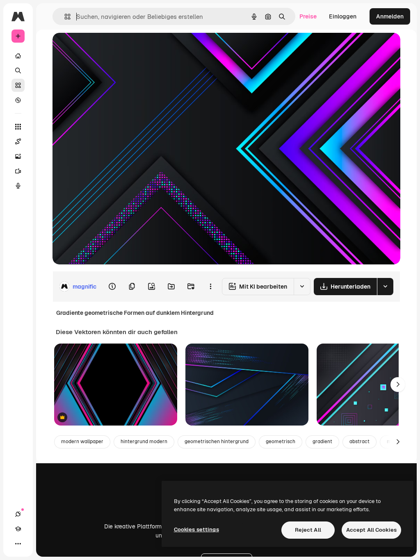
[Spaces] (18, 141)
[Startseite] (18, 55)
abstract (359, 441)
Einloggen (342, 16)
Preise (308, 16)
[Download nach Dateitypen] (385, 286)
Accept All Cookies (371, 529)
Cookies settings (196, 529)
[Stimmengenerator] (18, 185)
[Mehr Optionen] (210, 286)
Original (105, 48)
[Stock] (18, 85)
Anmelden (390, 16)
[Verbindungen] (18, 514)
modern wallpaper (82, 441)
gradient (322, 441)
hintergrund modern (144, 441)
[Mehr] (18, 543)
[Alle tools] (18, 126)
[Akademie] (18, 528)
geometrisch (280, 441)
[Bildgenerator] (18, 156)
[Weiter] (397, 385)
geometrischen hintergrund (217, 441)
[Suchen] (18, 70)
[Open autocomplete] (64, 17)
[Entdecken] (18, 100)
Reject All (308, 529)
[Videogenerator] (18, 171)
